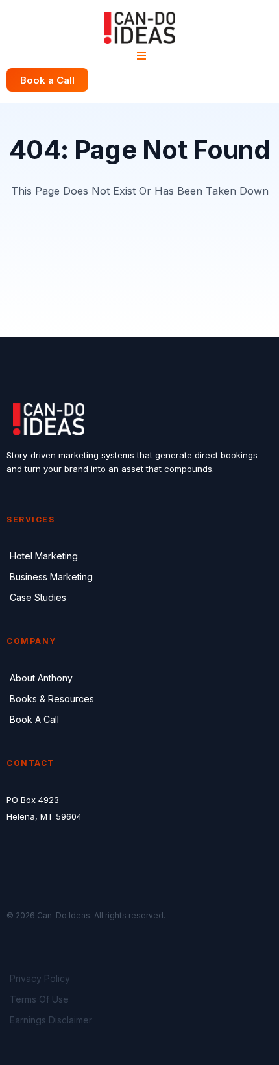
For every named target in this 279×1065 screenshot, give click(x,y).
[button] (139, 56)
